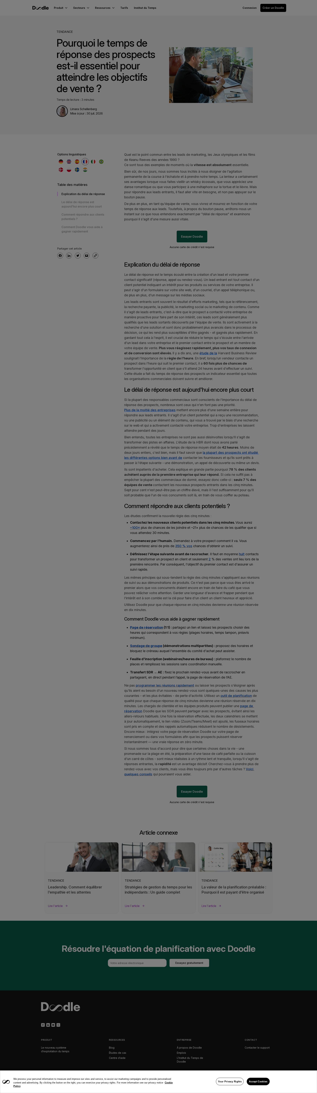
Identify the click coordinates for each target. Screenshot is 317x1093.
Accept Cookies (258, 1081)
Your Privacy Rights (230, 1081)
